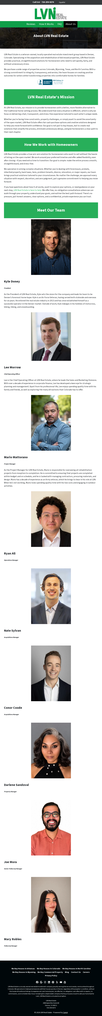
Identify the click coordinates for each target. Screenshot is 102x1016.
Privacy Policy (51, 975)
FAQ (60, 24)
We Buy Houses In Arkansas (23, 968)
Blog (67, 972)
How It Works (46, 24)
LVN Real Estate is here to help (27, 190)
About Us (71, 24)
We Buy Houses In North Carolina (76, 968)
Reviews (30, 24)
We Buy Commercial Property (50, 972)
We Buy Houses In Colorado (48, 968)
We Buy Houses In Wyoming (23, 972)
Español (62, 2)
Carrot (65, 1012)
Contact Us (76, 972)
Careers (86, 972)
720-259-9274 (51, 1008)
